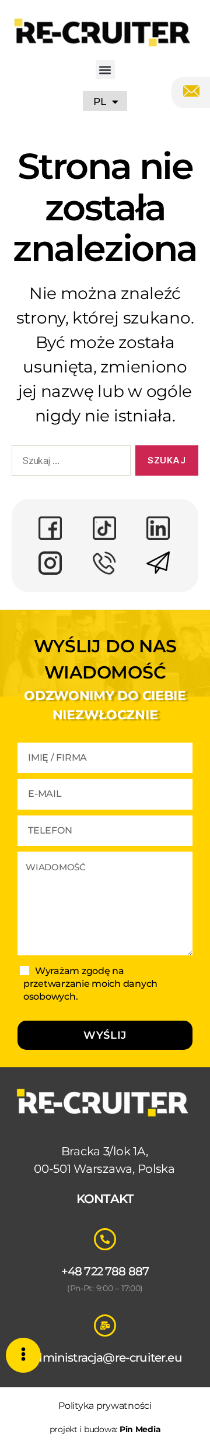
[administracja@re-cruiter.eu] (105, 1325)
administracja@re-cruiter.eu (105, 1358)
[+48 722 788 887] (105, 1239)
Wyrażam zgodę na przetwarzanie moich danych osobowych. (90, 983)
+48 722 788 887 (105, 1271)
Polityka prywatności (105, 1405)
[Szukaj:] (69, 462)
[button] (105, 69)
